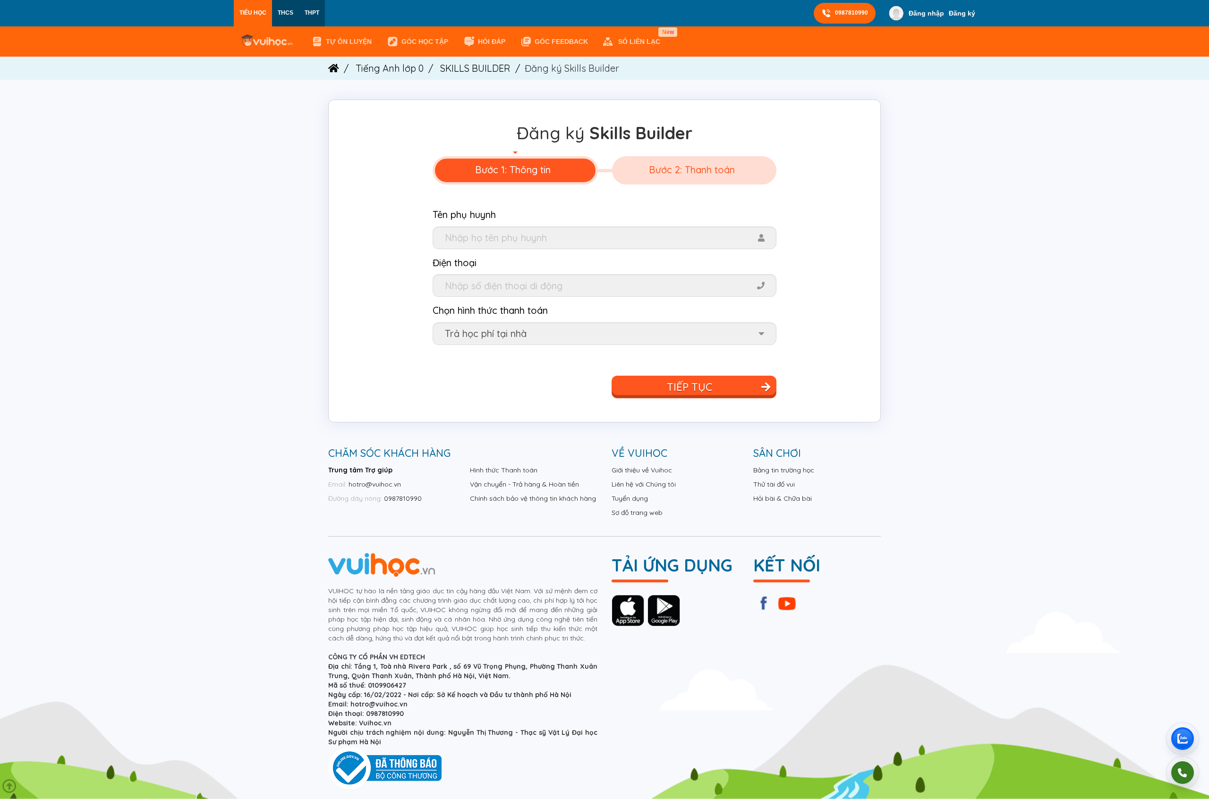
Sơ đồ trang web (637, 512)
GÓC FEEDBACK (561, 41)
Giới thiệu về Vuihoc (642, 470)
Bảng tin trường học (783, 470)
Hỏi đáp (491, 41)
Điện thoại (455, 263)
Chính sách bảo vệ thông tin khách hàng (533, 498)
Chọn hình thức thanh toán (490, 310)
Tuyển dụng (630, 498)
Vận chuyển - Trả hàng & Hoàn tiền (524, 484)
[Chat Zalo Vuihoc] (1182, 738)
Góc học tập (424, 41)
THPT (312, 12)
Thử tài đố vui (774, 484)
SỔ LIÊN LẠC (641, 37)
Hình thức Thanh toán (503, 470)
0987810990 (851, 12)
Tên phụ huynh (464, 214)
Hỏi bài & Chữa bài (782, 498)
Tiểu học (252, 12)
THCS (285, 12)
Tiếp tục (689, 387)
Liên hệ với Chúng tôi (644, 484)
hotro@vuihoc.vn (375, 484)
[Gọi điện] (1182, 772)
